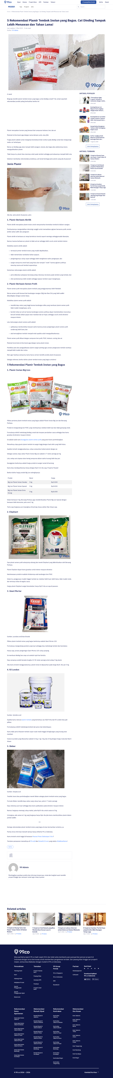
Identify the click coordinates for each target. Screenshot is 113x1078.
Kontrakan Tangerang (56, 1062)
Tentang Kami (18, 971)
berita (10, 847)
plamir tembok (26, 720)
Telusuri (53, 2)
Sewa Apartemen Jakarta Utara (19, 1045)
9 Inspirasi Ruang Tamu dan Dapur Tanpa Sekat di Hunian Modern (17, 930)
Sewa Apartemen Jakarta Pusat (19, 1039)
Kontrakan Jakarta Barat (57, 1027)
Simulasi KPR (37, 980)
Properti (26, 7)
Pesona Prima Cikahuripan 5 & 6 (43, 836)
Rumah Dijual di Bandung (38, 1048)
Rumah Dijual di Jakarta (38, 1016)
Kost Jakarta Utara (76, 1036)
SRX (54, 981)
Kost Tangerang (77, 1046)
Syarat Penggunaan (17, 987)
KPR (40, 2)
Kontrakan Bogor (58, 1058)
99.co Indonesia (57, 977)
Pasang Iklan (37, 976)
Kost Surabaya (77, 1054)
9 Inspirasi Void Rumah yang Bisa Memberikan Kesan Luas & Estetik (43, 930)
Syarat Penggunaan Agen (19, 992)
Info (32, 7)
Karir (15, 974)
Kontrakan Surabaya (56, 1053)
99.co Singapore (58, 973)
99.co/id (32, 841)
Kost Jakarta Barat (76, 1025)
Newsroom (17, 997)
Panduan (45, 2)
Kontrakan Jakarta (56, 1016)
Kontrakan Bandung (56, 1048)
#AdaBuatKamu (62, 841)
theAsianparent (77, 971)
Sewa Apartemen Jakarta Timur (19, 1034)
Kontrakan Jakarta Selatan (58, 1021)
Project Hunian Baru (38, 971)
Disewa (25, 2)
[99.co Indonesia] (8, 2)
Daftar (101, 2)
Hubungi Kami (18, 978)
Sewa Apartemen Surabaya (19, 1055)
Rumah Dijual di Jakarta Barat (38, 1027)
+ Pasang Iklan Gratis (88, 2)
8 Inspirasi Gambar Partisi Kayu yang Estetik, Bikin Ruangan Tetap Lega (94, 930)
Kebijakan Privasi (19, 982)
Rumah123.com (43, 841)
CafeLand (75, 974)
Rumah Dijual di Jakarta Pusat (38, 1042)
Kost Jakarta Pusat (76, 1041)
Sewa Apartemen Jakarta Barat (19, 1029)
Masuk (107, 2)
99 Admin (24, 867)
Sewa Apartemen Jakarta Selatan (19, 1023)
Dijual (18, 2)
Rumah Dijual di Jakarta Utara (38, 1037)
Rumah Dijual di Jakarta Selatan (38, 1021)
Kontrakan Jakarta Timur (57, 1032)
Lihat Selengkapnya (92, 146)
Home (8, 11)
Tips (21, 7)
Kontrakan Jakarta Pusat (57, 1042)
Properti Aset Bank (37, 988)
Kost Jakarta (76, 1015)
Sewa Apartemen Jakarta (19, 1018)
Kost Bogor (76, 1058)
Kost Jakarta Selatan (76, 1020)
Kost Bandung (77, 1050)
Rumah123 (56, 985)
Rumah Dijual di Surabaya (38, 1053)
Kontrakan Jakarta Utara (57, 1037)
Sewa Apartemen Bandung (19, 1050)
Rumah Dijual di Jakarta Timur (38, 1032)
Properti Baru (33, 2)
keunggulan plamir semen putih (31, 440)
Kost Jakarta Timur (76, 1030)
